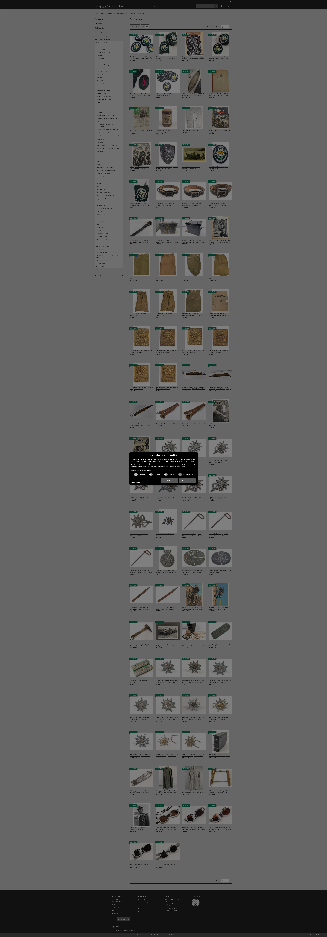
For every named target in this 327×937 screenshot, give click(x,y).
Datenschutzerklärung (137, 470)
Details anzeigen (135, 483)
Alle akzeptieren (187, 481)
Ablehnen (169, 481)
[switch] (136, 474)
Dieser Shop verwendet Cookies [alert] (163, 455)
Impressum (147, 470)
